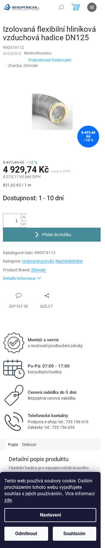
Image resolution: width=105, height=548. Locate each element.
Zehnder (38, 270)
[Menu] (92, 7)
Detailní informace (19, 278)
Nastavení (50, 515)
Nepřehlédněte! (69, 261)
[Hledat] (61, 7)
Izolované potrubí (38, 261)
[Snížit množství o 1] (24, 224)
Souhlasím (74, 533)
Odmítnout (26, 533)
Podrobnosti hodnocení (50, 60)
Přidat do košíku (56, 234)
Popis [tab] (13, 444)
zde (8, 500)
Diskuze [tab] (29, 444)
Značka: (23, 65)
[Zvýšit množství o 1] (24, 217)
